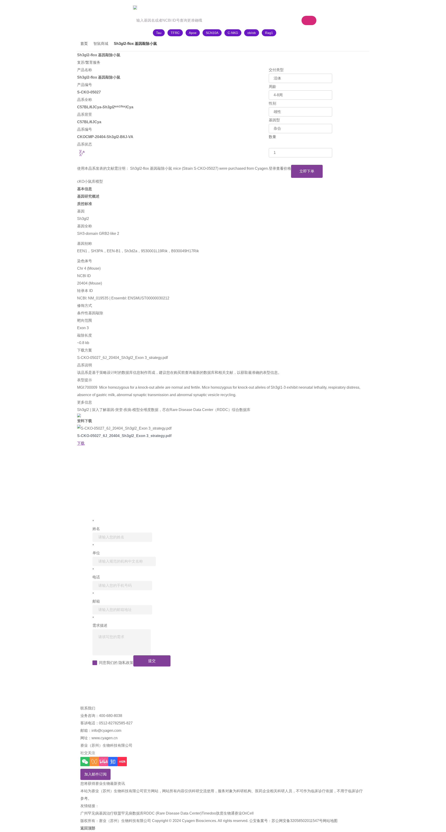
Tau (158, 33)
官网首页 (90, 7)
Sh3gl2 (83, 219)
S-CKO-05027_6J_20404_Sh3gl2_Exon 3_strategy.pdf (122, 358)
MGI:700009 (87, 387)
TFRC (175, 33)
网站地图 (330, 821)
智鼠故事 (146, 7)
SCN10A (212, 33)
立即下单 (306, 171)
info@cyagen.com (106, 731)
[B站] (103, 761)
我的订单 (306, 7)
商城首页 (118, 7)
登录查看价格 (280, 168)
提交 (152, 661)
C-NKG (233, 33)
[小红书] (122, 761)
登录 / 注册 (334, 7)
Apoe (193, 33)
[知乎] (113, 761)
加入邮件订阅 (95, 774)
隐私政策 (125, 663)
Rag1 (269, 33)
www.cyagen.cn (105, 738)
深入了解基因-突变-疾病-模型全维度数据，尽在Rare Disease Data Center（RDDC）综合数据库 (171, 410)
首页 (84, 44)
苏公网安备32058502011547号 (297, 821)
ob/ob (251, 33)
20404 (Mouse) (89, 283)
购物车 (276, 7)
